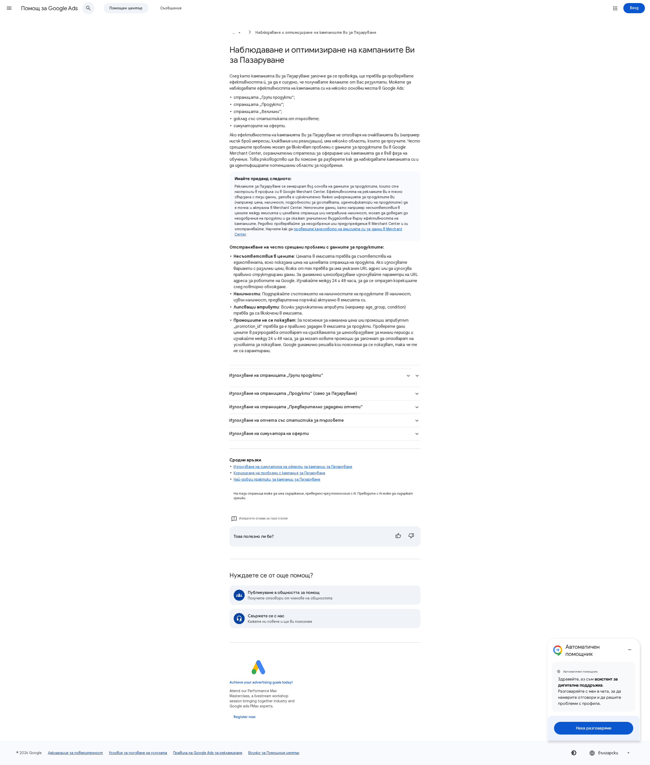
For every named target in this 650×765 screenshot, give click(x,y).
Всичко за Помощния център (273, 753)
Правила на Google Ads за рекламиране (207, 753)
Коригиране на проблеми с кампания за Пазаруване (279, 473)
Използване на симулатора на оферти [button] (269, 433)
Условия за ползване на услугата (138, 753)
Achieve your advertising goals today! (261, 682)
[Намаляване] (629, 647)
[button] (9, 8)
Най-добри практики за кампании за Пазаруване (277, 479)
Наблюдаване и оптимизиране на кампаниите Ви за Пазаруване (315, 32)
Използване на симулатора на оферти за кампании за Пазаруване (293, 466)
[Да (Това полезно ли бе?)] (398, 536)
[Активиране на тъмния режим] (574, 753)
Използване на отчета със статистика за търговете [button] (286, 420)
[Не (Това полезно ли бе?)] (411, 536)
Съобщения (171, 8)
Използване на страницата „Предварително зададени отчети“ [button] (296, 407)
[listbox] (610, 753)
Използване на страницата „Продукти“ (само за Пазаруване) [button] (293, 393)
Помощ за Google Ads (49, 8)
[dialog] (593, 690)
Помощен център (125, 8)
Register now (244, 717)
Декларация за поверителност (75, 753)
